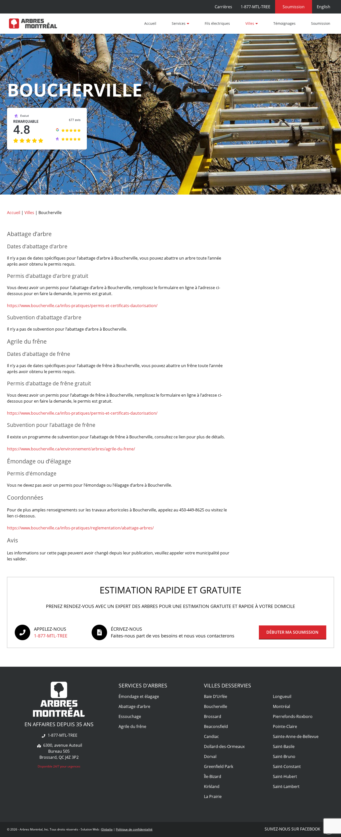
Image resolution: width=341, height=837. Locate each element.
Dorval (210, 756)
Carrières (223, 7)
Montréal (281, 706)
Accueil (150, 23)
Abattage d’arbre (134, 706)
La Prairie (213, 796)
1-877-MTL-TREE (255, 7)
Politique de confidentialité (134, 829)
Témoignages (284, 23)
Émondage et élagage (139, 696)
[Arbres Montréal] (33, 24)
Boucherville (215, 706)
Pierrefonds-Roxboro (293, 716)
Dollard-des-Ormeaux (224, 746)
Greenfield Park (218, 766)
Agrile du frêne (132, 726)
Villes (249, 23)
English (323, 7)
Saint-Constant (287, 766)
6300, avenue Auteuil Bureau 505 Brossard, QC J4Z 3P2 (60, 751)
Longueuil (282, 696)
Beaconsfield (216, 726)
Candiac (211, 736)
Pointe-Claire (285, 726)
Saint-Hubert (285, 776)
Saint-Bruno (284, 756)
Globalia (107, 829)
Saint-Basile (284, 746)
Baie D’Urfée (215, 696)
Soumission (320, 23)
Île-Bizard (212, 776)
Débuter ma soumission (292, 632)
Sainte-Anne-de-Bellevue (296, 736)
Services (178, 23)
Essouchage (130, 716)
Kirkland (211, 786)
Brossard (212, 716)
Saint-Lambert (286, 786)
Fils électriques (217, 23)
